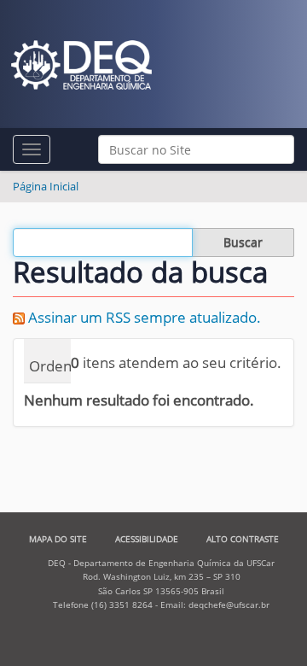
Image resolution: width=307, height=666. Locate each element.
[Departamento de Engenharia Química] (81, 65)
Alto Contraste (242, 539)
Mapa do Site (58, 539)
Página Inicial (45, 186)
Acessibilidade (146, 539)
